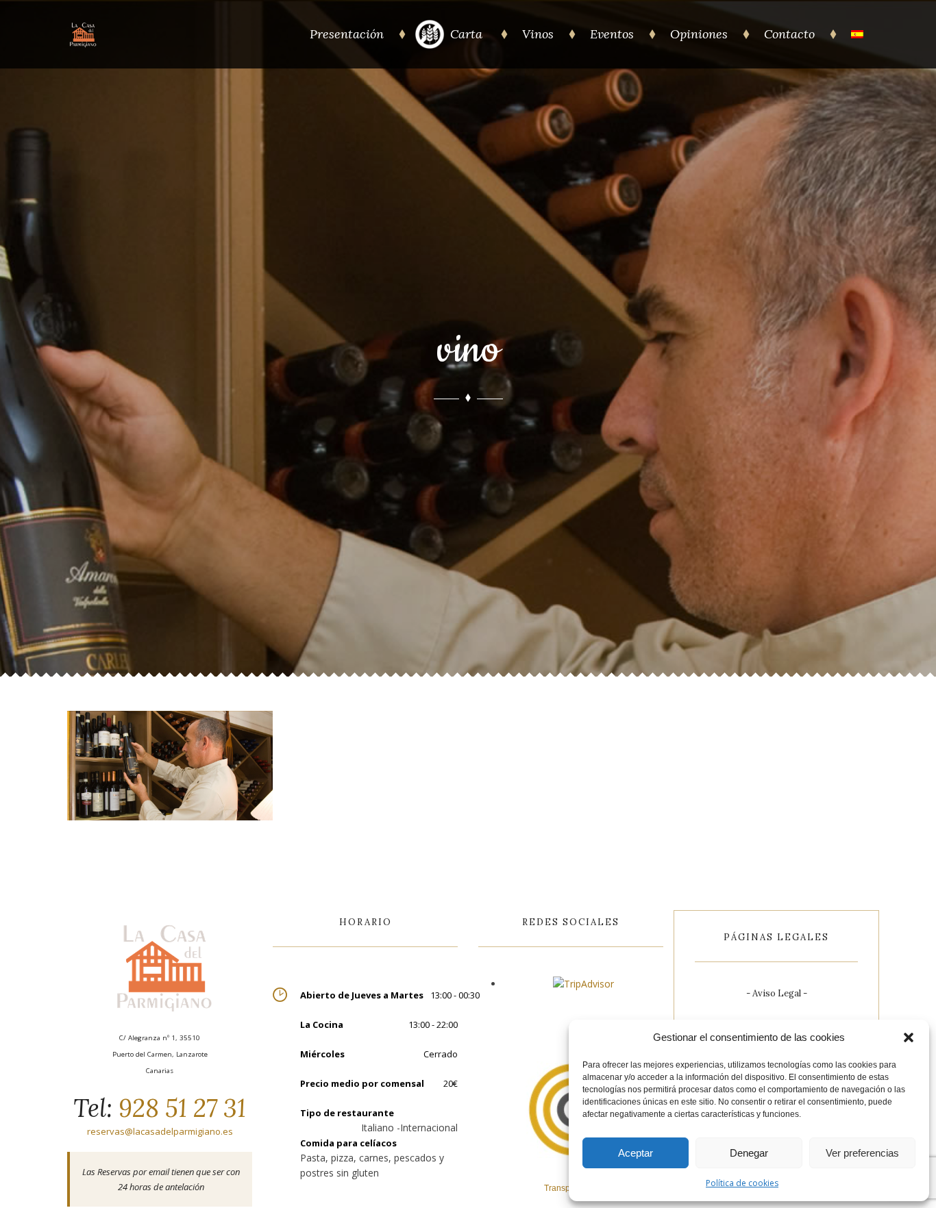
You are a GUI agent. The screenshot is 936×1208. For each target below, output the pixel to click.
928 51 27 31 (179, 1108)
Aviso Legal (776, 993)
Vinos (538, 34)
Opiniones (699, 34)
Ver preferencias (862, 1153)
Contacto (789, 34)
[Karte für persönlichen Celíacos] (430, 45)
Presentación (347, 34)
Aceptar (635, 1153)
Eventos (612, 34)
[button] (908, 1037)
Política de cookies (742, 1183)
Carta (468, 34)
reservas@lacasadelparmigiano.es (160, 1131)
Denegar (749, 1153)
